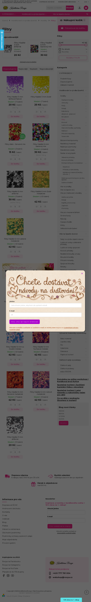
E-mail (11, 311)
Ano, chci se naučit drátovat (24, 322)
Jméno (12, 301)
